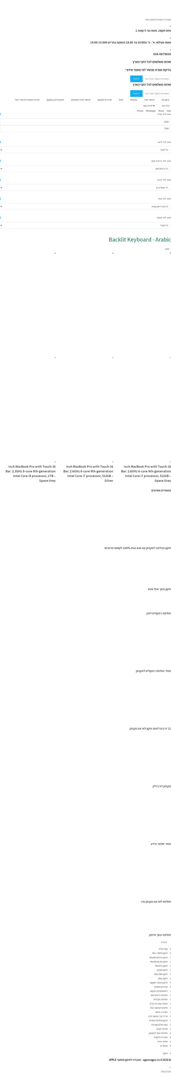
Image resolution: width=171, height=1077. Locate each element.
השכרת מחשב (161, 1012)
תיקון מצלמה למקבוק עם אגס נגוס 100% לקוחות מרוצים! (137, 548)
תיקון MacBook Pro (159, 957)
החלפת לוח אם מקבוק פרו (156, 901)
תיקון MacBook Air (159, 961)
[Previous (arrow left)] (6, 538)
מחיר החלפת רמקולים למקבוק (153, 671)
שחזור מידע (162, 1041)
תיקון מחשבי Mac (160, 953)
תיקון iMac (163, 978)
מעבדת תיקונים (161, 1037)
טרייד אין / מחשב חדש (158, 1016)
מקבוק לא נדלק (162, 786)
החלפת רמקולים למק (158, 613)
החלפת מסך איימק (160, 935)
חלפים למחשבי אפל (159, 1007)
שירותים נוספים (161, 986)
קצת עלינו (163, 948)
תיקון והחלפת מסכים (158, 1020)
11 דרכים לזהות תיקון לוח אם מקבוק (150, 728)
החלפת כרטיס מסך (159, 995)
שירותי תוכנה (162, 1028)
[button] (85, 942)
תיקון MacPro (161, 965)
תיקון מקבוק (162, 969)
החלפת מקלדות (160, 999)
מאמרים (164, 1045)
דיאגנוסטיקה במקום (159, 990)
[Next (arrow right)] (165, 538)
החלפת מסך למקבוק (158, 1033)
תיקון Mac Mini (161, 974)
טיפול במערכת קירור (158, 1003)
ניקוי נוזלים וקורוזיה (159, 1024)
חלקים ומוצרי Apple (159, 982)
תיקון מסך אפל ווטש (159, 589)
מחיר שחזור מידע (161, 844)
